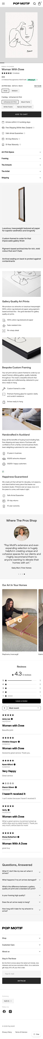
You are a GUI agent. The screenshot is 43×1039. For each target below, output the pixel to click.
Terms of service (21, 1032)
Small (6, 91)
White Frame (9, 107)
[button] (3, 3)
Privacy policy (7, 1032)
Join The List (21, 981)
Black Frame (26, 102)
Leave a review (21, 701)
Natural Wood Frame (24, 107)
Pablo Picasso (8, 66)
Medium (15, 91)
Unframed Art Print (11, 102)
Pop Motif (11, 1026)
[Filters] (4, 708)
